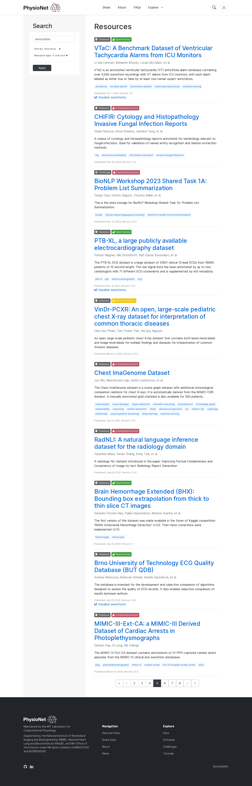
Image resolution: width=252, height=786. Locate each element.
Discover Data (111, 732)
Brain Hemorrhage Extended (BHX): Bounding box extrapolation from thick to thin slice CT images (151, 498)
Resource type (49, 55)
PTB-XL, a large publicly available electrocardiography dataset (140, 244)
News (105, 753)
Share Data (109, 739)
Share (106, 7)
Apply (42, 67)
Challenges (170, 746)
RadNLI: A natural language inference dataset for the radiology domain (146, 443)
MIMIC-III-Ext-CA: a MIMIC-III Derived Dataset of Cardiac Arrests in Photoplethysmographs (147, 630)
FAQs (137, 7)
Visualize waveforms (111, 97)
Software (169, 739)
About (122, 7)
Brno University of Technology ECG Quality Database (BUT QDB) (154, 566)
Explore (153, 7)
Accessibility (220, 766)
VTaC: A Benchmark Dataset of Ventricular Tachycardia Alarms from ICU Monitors (153, 51)
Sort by (38, 48)
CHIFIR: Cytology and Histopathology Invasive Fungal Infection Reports (146, 120)
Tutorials (168, 753)
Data (166, 732)
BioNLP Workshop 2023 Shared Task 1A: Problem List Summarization (150, 184)
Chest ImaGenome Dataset (132, 372)
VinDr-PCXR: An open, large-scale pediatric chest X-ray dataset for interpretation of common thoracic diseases (155, 316)
